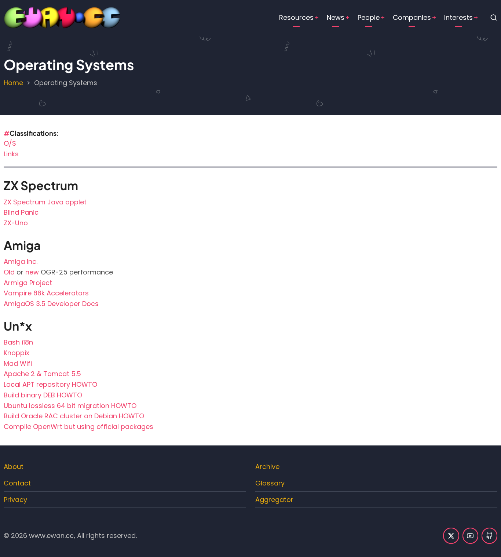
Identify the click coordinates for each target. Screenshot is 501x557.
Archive (267, 466)
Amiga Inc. (20, 261)
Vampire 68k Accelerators (46, 293)
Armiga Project (28, 282)
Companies (412, 17)
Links (11, 154)
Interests (458, 17)
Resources (296, 17)
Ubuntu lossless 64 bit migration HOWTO (70, 405)
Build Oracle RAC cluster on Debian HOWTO (74, 416)
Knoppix (16, 352)
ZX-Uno (16, 222)
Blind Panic (21, 212)
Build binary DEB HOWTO (43, 395)
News (335, 17)
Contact (17, 483)
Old (9, 272)
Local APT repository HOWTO (50, 384)
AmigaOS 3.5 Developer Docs (51, 303)
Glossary (270, 483)
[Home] (62, 17)
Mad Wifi (18, 363)
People (369, 17)
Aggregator (274, 499)
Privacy (15, 499)
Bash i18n (18, 342)
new (32, 272)
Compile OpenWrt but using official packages (78, 426)
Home (13, 82)
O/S (10, 143)
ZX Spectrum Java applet (45, 202)
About (13, 466)
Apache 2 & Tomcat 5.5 (42, 373)
